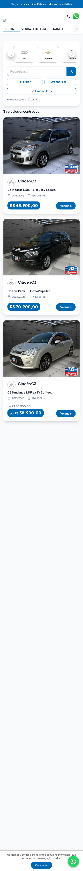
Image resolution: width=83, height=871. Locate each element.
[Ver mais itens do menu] (76, 28)
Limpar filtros (43, 91)
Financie (57, 29)
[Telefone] (68, 16)
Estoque (11, 29)
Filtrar (27, 81)
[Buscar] (71, 71)
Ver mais (66, 205)
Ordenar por (58, 81)
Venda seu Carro (34, 29)
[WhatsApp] (73, 861)
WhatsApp (76, 16)
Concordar (41, 865)
